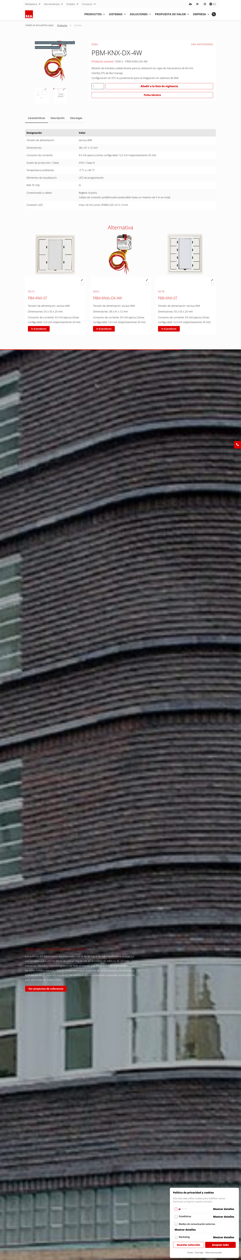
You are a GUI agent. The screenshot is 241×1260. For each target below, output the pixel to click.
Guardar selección (188, 1244)
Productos (62, 25)
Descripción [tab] (58, 118)
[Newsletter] (197, 4)
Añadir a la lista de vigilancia (159, 86)
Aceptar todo (220, 1244)
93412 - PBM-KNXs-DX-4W (131, 61)
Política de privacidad (213, 1252)
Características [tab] (36, 118)
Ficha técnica (152, 95)
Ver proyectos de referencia (45, 988)
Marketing (184, 1237)
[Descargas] (190, 4)
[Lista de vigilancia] (204, 4)
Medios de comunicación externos (197, 1224)
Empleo (190, 1252)
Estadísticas (185, 1216)
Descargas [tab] (76, 118)
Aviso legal (199, 1252)
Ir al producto (38, 328)
